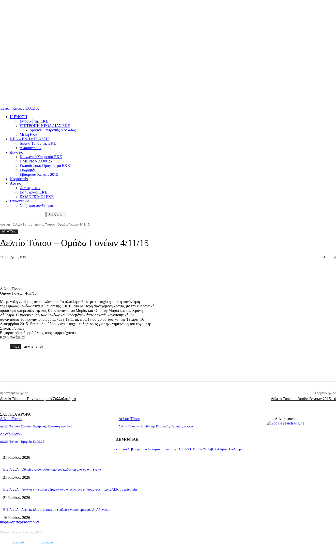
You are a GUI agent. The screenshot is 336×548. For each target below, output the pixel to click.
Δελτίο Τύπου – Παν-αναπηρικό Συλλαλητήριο (38, 399)
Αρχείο (15, 183)
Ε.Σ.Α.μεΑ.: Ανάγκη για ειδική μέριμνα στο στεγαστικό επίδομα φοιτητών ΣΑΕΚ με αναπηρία (70, 489)
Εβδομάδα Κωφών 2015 (39, 174)
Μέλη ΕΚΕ (29, 134)
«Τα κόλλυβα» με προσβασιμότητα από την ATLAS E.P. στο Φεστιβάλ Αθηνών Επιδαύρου (180, 449)
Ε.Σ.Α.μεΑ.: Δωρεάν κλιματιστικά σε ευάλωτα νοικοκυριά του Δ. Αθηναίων (58, 510)
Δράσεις (16, 152)
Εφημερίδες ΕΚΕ (33, 192)
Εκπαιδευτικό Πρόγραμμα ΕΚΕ (45, 165)
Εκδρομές (27, 170)
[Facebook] (55, 270)
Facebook (18, 542)
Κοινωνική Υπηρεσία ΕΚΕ (41, 157)
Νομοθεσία (19, 179)
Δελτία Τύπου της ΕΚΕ (38, 143)
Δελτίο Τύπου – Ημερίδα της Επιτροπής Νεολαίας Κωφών (156, 426)
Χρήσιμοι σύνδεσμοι (36, 205)
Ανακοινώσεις (31, 148)
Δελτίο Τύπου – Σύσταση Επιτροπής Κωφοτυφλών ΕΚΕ (36, 426)
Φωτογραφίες (30, 188)
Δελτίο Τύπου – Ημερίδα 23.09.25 (22, 441)
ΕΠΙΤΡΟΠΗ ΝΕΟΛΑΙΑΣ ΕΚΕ (45, 126)
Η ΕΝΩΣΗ (18, 117)
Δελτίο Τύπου (22, 224)
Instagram (47, 542)
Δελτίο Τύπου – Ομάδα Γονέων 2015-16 (303, 399)
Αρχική (5, 224)
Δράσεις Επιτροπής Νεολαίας (53, 130)
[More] (73, 270)
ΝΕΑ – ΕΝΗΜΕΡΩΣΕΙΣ (29, 139)
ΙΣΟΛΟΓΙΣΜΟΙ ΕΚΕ (37, 196)
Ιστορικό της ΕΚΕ (34, 121)
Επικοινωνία (19, 201)
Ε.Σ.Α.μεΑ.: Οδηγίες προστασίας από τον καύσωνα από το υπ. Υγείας (53, 469)
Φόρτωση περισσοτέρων (19, 522)
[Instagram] (33, 542)
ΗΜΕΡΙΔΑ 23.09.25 (36, 161)
